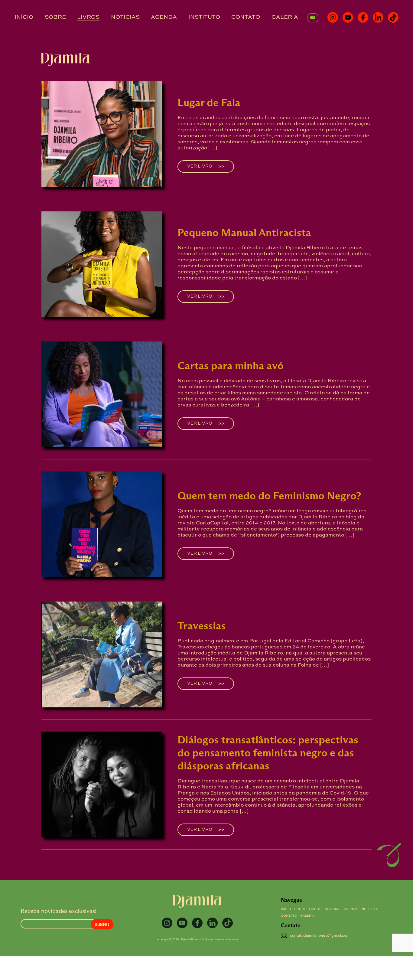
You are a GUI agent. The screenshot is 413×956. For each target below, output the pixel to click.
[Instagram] (332, 17)
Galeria (285, 17)
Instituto (204, 17)
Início (24, 17)
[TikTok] (393, 17)
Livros (88, 17)
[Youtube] (348, 17)
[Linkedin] (378, 17)
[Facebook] (363, 17)
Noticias (125, 17)
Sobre (55, 17)
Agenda (164, 17)
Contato (245, 17)
